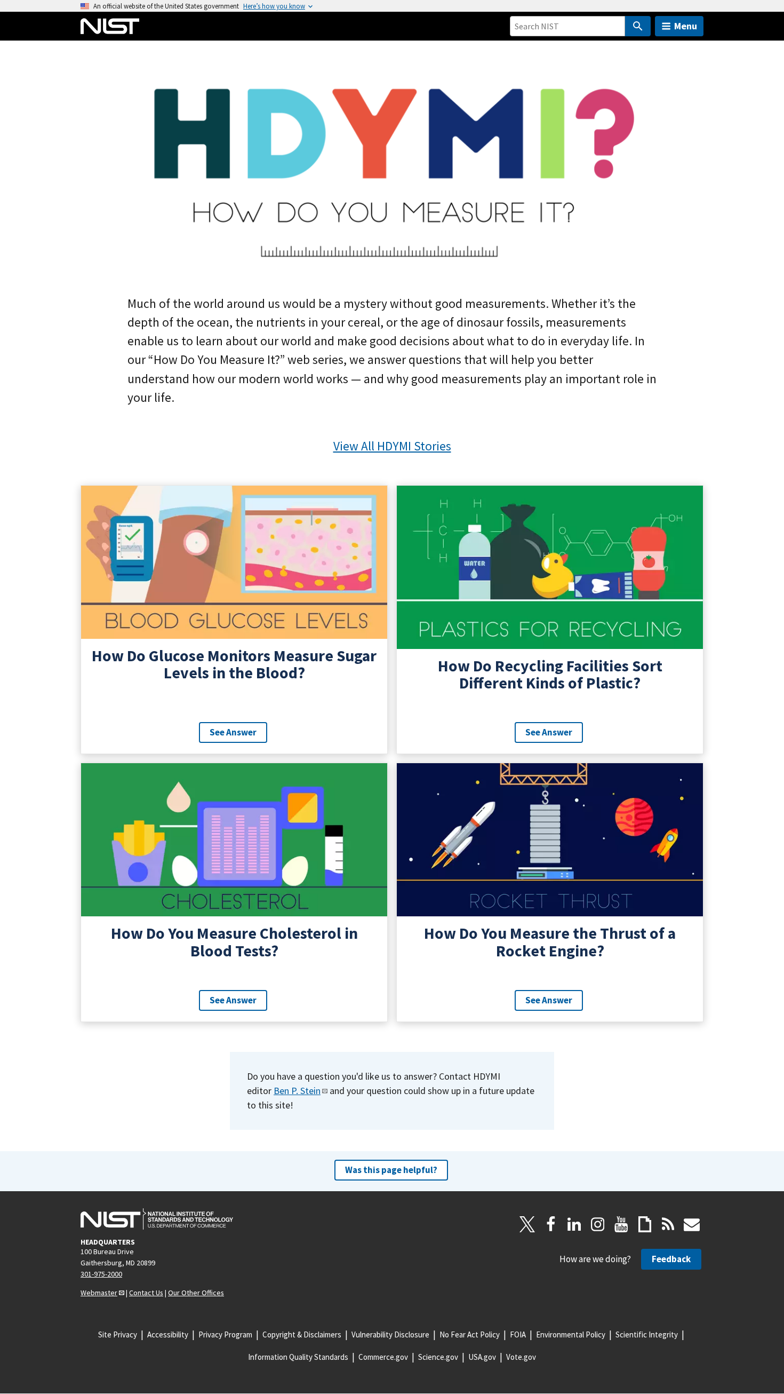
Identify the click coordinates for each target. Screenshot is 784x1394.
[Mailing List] (691, 1224)
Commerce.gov (383, 1357)
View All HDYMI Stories (392, 446)
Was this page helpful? (391, 1170)
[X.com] (527, 1224)
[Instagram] (598, 1224)
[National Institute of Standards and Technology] (157, 1219)
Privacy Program (225, 1334)
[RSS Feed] (668, 1224)
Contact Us (146, 1292)
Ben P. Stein (297, 1090)
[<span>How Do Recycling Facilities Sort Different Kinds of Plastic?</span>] (550, 620)
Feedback (671, 1259)
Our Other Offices (196, 1292)
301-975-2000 (101, 1274)
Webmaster (99, 1292)
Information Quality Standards (298, 1357)
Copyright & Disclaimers (301, 1334)
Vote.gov (521, 1357)
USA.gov (482, 1357)
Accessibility (167, 1334)
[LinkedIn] (574, 1224)
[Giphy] (645, 1224)
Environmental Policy (570, 1334)
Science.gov (438, 1357)
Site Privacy (117, 1334)
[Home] (110, 26)
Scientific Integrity (646, 1334)
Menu (685, 26)
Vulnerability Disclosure (390, 1334)
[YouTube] (621, 1224)
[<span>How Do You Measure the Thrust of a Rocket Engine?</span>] (550, 892)
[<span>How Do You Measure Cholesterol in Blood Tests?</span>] (234, 892)
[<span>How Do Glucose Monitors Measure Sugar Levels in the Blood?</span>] (234, 620)
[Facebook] (551, 1224)
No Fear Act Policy (469, 1334)
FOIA (518, 1334)
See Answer (233, 732)
